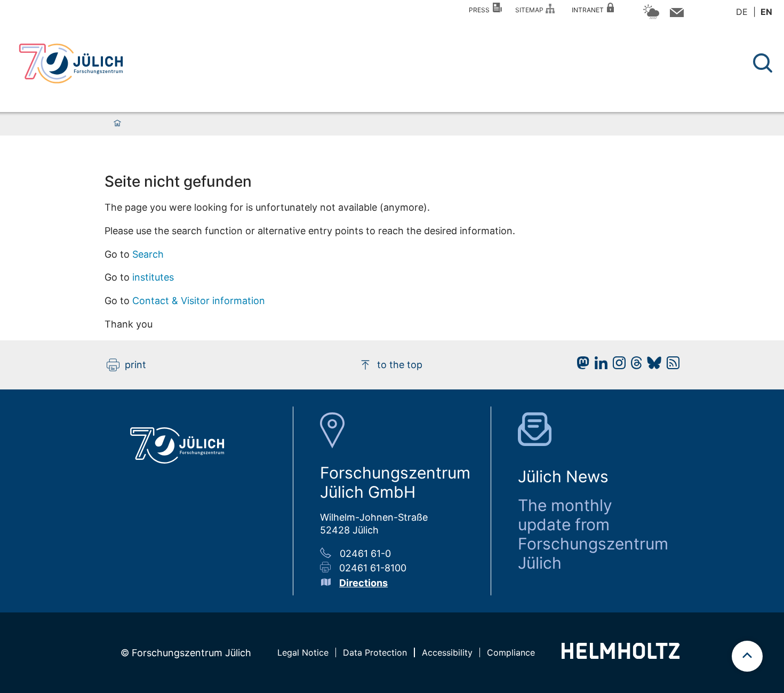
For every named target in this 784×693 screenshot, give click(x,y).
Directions (363, 582)
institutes (153, 277)
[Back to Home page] (71, 63)
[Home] (117, 123)
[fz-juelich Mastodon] (580, 365)
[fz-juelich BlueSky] (651, 365)
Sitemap (531, 10)
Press (481, 10)
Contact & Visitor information (198, 300)
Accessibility (447, 652)
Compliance (511, 652)
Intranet (589, 10)
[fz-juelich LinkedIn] (598, 365)
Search (148, 254)
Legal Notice (303, 652)
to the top (399, 364)
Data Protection (375, 652)
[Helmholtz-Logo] (620, 655)
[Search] (764, 63)
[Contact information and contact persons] (675, 15)
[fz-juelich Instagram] (616, 365)
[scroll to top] (747, 656)
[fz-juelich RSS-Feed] (670, 365)
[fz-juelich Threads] (634, 365)
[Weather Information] (651, 17)
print (135, 364)
